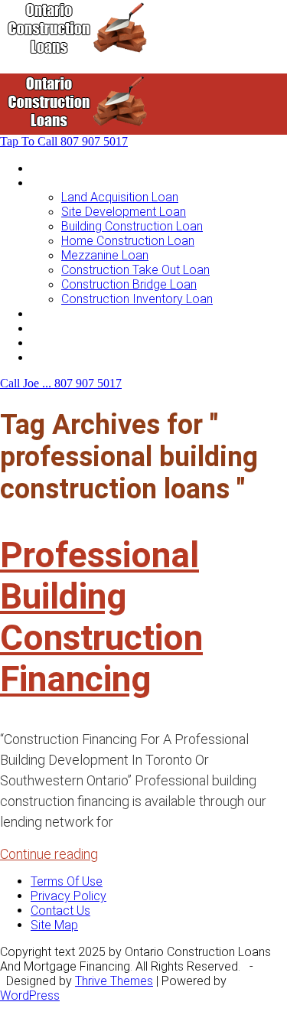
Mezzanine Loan (104, 255)
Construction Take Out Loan (135, 270)
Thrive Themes (114, 981)
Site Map (54, 925)
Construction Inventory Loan (137, 299)
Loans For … (63, 182)
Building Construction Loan (132, 226)
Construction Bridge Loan (129, 284)
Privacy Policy (68, 896)
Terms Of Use (67, 881)
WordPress (30, 995)
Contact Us (60, 357)
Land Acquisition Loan (119, 197)
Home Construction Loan (127, 240)
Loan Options (66, 313)
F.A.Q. (45, 342)
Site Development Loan (123, 211)
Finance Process (76, 328)
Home (47, 168)
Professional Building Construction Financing (101, 617)
